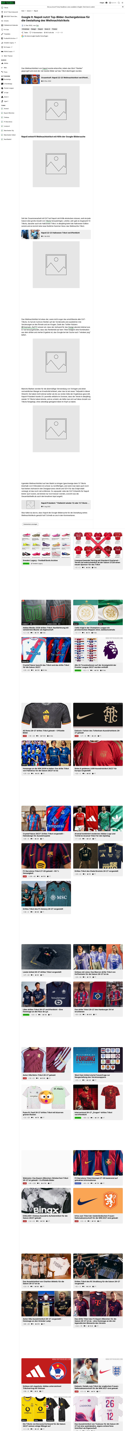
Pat (37, 25)
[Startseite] (8, 2)
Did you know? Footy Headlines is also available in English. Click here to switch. (71, 7)
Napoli (36, 11)
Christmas (25, 29)
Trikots (54, 29)
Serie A (29, 11)
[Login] (106, 2)
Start (22, 11)
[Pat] (22, 25)
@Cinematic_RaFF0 (29, 327)
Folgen (102, 2)
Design (33, 29)
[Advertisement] (56, 52)
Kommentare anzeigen (30, 524)
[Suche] (118, 2)
